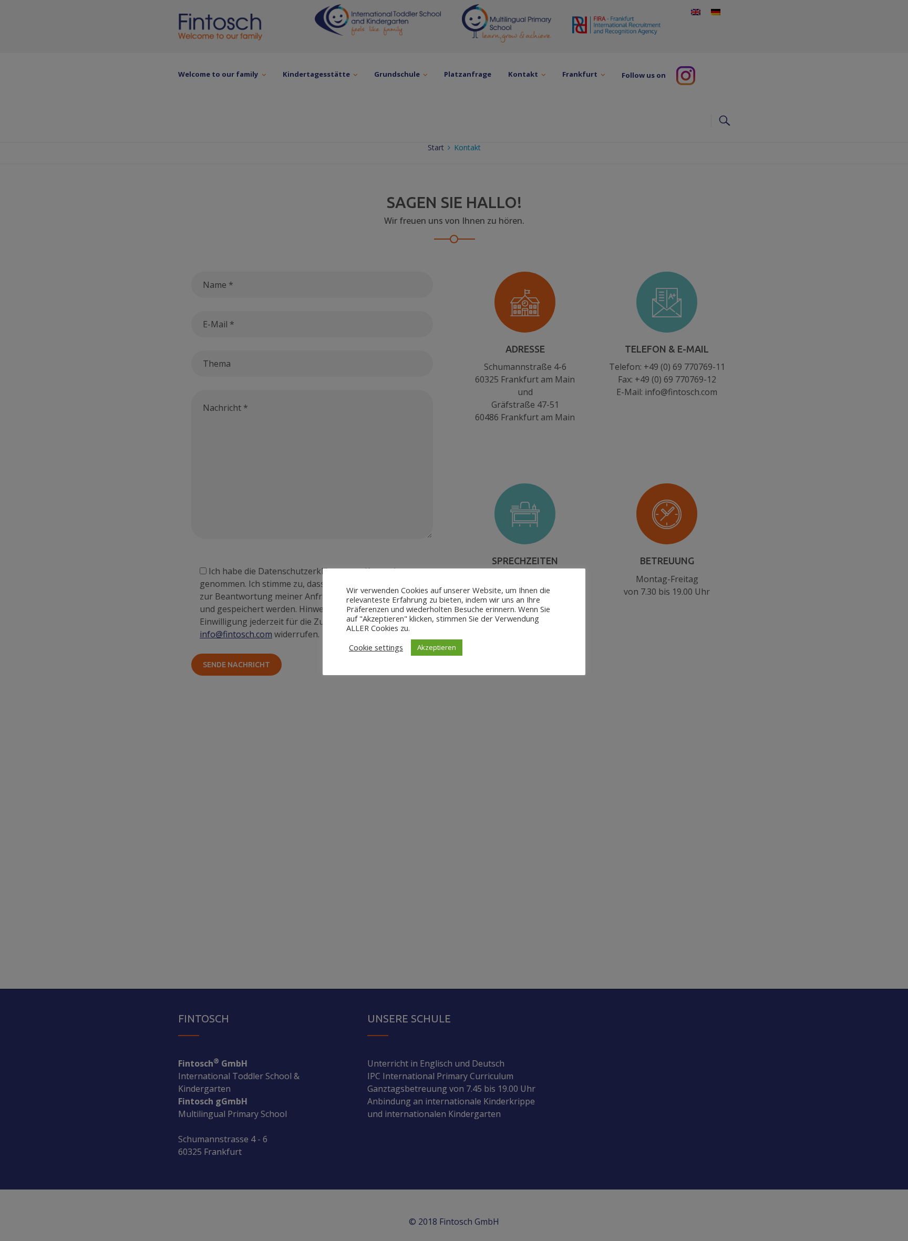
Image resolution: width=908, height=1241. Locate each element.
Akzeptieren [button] (436, 647)
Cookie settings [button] (376, 647)
